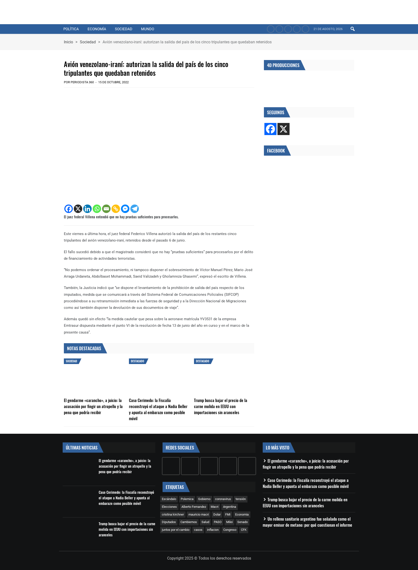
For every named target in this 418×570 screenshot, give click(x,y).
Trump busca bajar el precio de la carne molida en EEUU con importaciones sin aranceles (220, 406)
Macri (214, 507)
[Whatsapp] (97, 209)
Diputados (169, 522)
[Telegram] (134, 209)
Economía (97, 29)
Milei (229, 522)
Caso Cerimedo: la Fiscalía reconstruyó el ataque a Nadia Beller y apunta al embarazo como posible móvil (158, 409)
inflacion (213, 530)
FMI (228, 514)
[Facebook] (68, 209)
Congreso (229, 530)
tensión (241, 499)
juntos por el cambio (175, 530)
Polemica (187, 499)
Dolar (217, 514)
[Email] (106, 209)
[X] (78, 209)
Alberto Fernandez (193, 507)
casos (198, 530)
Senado (242, 522)
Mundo (147, 29)
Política (71, 29)
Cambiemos (188, 522)
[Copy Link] (116, 209)
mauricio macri (198, 514)
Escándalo (169, 499)
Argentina (229, 507)
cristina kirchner (173, 514)
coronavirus (223, 499)
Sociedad (123, 29)
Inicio (68, 42)
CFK (243, 530)
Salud (205, 522)
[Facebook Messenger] (125, 209)
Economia (242, 514)
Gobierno (204, 499)
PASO (218, 522)
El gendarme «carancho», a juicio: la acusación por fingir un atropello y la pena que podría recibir (93, 406)
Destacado (137, 361)
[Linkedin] (87, 209)
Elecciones (169, 507)
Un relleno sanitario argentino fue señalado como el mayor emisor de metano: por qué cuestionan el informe (307, 522)
